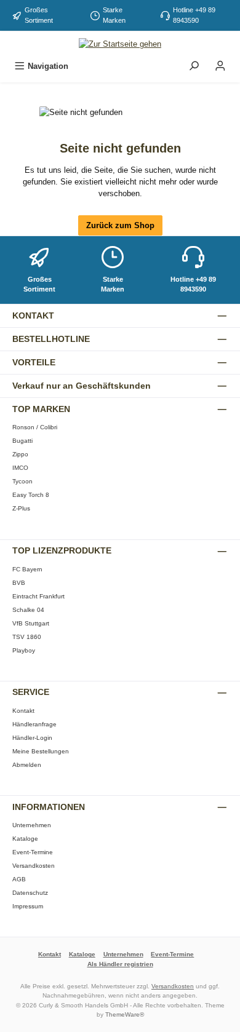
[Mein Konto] (220, 66)
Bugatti (22, 440)
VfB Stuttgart (30, 623)
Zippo (20, 454)
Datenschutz (30, 892)
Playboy (23, 650)
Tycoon (22, 481)
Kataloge (25, 838)
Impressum (27, 906)
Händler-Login (32, 737)
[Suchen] (193, 66)
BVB (18, 582)
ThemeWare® (124, 1014)
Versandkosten (33, 865)
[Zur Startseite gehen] (120, 44)
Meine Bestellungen (40, 751)
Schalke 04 (28, 609)
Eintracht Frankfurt (38, 596)
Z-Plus (21, 508)
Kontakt (23, 710)
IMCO (20, 467)
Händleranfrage (34, 724)
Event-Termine (32, 852)
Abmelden (26, 764)
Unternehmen (31, 825)
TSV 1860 (26, 636)
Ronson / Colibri (34, 427)
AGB (19, 879)
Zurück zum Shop (120, 225)
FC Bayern (27, 569)
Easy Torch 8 (30, 494)
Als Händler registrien (120, 964)
